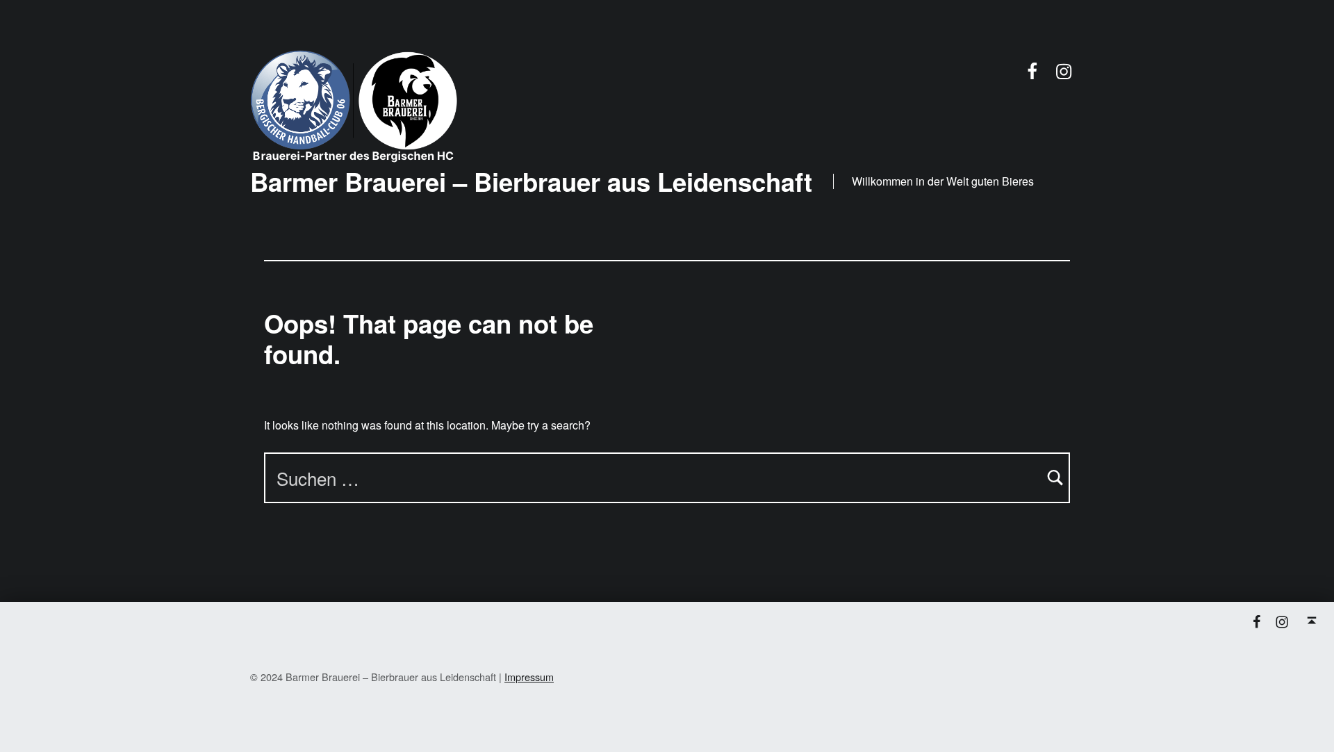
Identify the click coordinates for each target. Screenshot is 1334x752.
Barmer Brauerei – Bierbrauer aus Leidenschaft (531, 181)
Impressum (529, 676)
